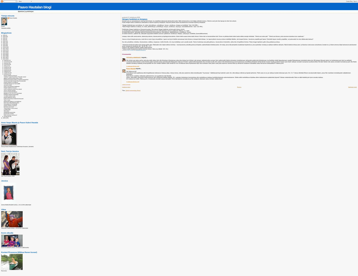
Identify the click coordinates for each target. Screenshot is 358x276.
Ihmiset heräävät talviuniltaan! (10, 91)
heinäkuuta (6, 67)
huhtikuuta (6, 71)
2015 (4, 51)
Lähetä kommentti (126, 84)
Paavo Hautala (130, 68)
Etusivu (239, 87)
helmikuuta (6, 74)
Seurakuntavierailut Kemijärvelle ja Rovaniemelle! (15, 81)
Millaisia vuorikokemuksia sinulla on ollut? (13, 78)
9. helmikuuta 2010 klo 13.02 (132, 66)
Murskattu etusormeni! (9, 106)
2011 (4, 57)
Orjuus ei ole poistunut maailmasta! (11, 86)
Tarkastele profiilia (5, 28)
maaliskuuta (7, 72)
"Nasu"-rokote (7, 100)
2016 (4, 50)
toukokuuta (6, 70)
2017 (4, 48)
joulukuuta (6, 60)
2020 (4, 44)
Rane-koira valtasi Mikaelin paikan (11, 102)
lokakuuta (6, 63)
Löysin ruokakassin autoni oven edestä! (13, 89)
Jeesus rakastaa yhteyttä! (10, 90)
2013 (4, 54)
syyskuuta (6, 64)
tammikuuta (7, 116)
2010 (4, 59)
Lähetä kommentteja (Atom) (132, 90)
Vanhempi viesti (352, 87)
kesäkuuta (6, 68)
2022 (4, 41)
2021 (4, 42)
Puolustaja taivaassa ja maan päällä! (12, 83)
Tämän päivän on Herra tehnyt (11, 108)
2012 (4, 56)
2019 (4, 45)
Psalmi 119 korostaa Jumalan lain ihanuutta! (13, 98)
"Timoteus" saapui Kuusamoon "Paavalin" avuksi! (15, 76)
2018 (4, 47)
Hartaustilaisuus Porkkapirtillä (10, 104)
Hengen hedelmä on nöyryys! (10, 75)
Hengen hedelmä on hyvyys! (10, 87)
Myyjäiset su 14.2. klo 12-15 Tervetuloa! (13, 93)
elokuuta (6, 65)
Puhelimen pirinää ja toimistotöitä (11, 94)
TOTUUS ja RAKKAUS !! (133, 57)
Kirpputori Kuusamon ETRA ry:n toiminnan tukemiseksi (16, 79)
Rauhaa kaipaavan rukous (10, 97)
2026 (4, 35)
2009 (4, 118)
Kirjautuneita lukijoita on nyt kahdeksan (12, 101)
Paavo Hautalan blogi (34, 7)
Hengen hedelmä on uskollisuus (11, 82)
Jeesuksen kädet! (8, 85)
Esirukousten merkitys (9, 113)
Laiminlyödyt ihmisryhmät (9, 112)
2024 (4, 38)
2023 (4, 39)
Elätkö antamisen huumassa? (10, 115)
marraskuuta (7, 61)
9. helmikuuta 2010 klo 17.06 (132, 81)
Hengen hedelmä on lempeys (10, 105)
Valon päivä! (6, 111)
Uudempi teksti (126, 87)
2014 (4, 53)
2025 (4, 36)
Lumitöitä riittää (7, 109)
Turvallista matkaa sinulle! (9, 96)
